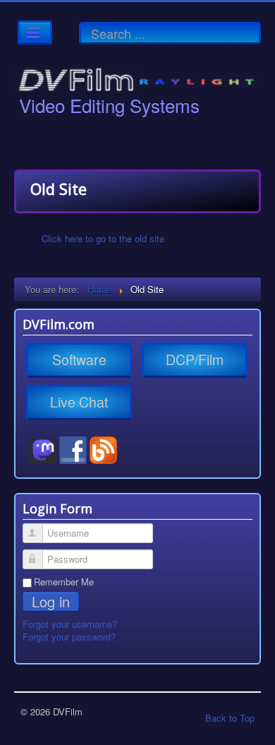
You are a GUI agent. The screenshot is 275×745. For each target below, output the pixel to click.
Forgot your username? (70, 624)
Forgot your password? (69, 636)
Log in (51, 602)
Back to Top (230, 718)
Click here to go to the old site (103, 238)
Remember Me (64, 582)
